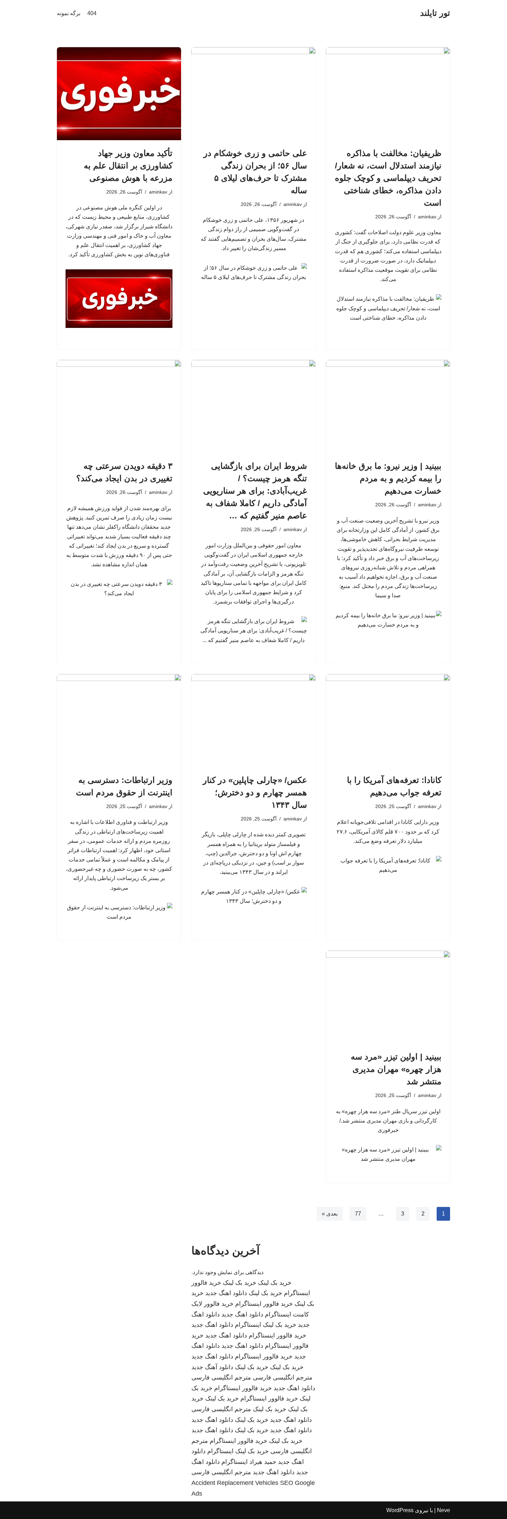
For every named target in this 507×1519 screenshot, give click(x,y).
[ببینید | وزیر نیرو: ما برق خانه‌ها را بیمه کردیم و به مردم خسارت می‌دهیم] (388, 406)
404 (92, 13)
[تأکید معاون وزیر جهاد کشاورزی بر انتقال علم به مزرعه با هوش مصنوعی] (119, 93)
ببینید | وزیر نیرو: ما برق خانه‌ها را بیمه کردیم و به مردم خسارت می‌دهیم (388, 478)
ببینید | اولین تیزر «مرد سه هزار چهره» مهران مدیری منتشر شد (396, 1069)
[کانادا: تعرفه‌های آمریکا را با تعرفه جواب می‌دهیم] (388, 720)
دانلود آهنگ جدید (212, 1367)
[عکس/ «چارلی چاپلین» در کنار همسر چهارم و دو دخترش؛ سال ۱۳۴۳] (253, 720)
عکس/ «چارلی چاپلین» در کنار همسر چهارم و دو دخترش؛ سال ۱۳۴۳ (255, 792)
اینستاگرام (248, 1324)
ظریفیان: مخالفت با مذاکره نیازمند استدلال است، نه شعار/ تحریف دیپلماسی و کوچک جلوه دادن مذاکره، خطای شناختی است (388, 177)
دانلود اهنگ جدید (226, 1293)
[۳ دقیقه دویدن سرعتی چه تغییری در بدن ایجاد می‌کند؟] (119, 406)
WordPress (400, 1510)
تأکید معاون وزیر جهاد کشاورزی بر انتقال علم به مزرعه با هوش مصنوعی (128, 165)
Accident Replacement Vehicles (234, 1482)
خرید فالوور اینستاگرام (264, 1303)
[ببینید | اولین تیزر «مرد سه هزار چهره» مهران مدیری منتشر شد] (388, 997)
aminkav (427, 216)
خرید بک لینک (274, 1282)
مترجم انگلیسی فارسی (282, 1377)
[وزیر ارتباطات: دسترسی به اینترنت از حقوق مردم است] (119, 720)
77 (358, 1214)
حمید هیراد (262, 1461)
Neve (443, 1510)
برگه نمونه (68, 13)
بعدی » (330, 1214)
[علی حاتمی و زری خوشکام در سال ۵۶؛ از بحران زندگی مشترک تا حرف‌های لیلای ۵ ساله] (253, 93)
